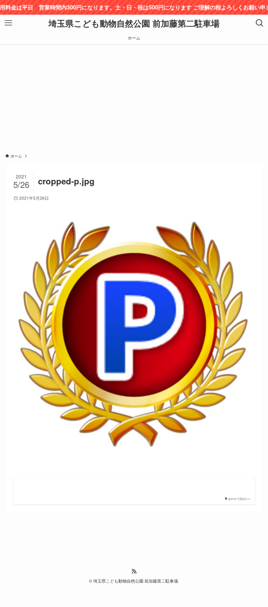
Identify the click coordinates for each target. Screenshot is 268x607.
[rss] (134, 571)
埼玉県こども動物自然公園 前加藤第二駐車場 (134, 23)
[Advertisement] (134, 96)
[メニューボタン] (8, 23)
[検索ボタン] (259, 23)
